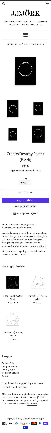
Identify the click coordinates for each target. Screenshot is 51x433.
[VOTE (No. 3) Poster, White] (13, 319)
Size (25, 178)
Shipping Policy (9, 366)
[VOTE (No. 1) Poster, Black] (13, 282)
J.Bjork (24, 419)
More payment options (25, 206)
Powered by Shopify (36, 419)
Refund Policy (9, 363)
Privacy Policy (8, 369)
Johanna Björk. (38, 246)
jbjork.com (32, 403)
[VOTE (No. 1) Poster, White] (38, 282)
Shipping (14, 170)
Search (5, 376)
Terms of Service (10, 372)
